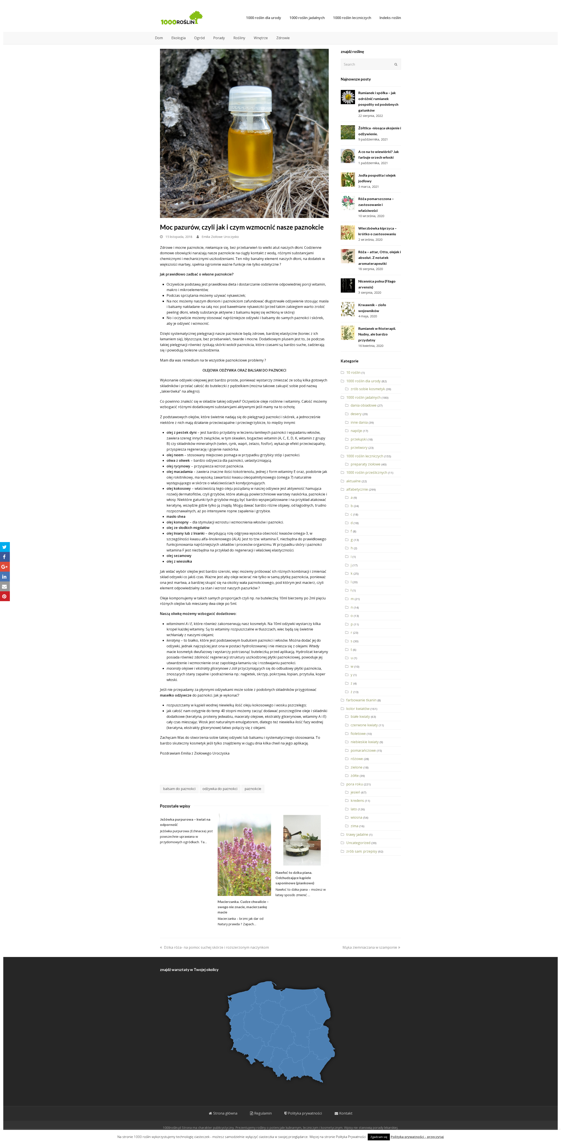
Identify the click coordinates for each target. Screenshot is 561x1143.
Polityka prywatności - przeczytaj (417, 1136)
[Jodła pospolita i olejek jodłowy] (348, 179)
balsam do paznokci (179, 788)
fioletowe (358, 733)
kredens (357, 800)
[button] (5, 547)
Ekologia (178, 37)
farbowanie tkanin (361, 700)
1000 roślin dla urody (363, 381)
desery (356, 413)
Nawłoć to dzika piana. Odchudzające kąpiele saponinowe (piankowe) (294, 877)
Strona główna (225, 1113)
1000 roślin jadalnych (363, 397)
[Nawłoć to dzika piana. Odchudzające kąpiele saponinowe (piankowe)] (302, 840)
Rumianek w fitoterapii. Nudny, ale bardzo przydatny (377, 334)
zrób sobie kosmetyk (368, 388)
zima (354, 825)
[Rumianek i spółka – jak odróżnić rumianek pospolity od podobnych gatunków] (348, 97)
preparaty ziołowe (365, 464)
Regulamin (263, 1113)
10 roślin (353, 372)
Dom (159, 37)
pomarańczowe (363, 750)
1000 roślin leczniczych (364, 456)
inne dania (359, 422)
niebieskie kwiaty (365, 741)
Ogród (199, 37)
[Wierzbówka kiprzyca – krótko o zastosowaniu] (348, 232)
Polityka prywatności (305, 1113)
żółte (355, 775)
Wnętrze (261, 37)
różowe (357, 758)
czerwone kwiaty (364, 725)
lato (354, 809)
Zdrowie (283, 37)
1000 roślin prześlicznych (366, 472)
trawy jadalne (357, 834)
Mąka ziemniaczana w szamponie (370, 947)
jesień (355, 792)
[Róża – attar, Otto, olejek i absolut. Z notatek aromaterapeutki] (348, 256)
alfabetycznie (357, 489)
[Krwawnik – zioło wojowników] (348, 309)
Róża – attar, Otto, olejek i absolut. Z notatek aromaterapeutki (379, 257)
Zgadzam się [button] (378, 1137)
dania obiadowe (363, 405)
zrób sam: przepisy (361, 851)
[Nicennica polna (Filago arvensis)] (348, 285)
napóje (356, 430)
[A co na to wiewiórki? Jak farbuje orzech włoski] (348, 156)
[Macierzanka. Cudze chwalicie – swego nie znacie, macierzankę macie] (244, 855)
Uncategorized (358, 842)
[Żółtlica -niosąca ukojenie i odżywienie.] (348, 132)
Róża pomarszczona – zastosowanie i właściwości (376, 204)
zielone (356, 767)
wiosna (356, 817)
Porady (219, 37)
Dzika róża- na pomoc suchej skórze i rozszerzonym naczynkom (216, 947)
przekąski (359, 439)
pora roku (354, 784)
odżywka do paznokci (219, 788)
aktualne (353, 481)
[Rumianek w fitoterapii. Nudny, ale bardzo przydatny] (348, 333)
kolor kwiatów (357, 708)
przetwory (359, 447)
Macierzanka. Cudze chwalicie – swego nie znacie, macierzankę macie (243, 906)
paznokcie (253, 788)
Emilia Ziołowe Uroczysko (220, 236)
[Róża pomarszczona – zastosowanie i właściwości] (348, 203)
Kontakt (345, 1113)
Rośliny (239, 37)
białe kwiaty (360, 716)
